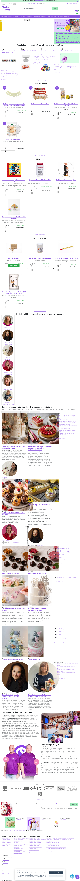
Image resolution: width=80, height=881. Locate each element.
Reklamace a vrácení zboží (8, 844)
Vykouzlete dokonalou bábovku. (53, 842)
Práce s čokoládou (51, 56)
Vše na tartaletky (8, 344)
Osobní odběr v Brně (34, 838)
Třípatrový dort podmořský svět (12, 659)
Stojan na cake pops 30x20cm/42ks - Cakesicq (14, 217)
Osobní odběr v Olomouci (35, 844)
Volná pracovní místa (18, 848)
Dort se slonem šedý (61, 635)
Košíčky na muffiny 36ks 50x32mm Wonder (66, 104)
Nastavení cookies (56, 875)
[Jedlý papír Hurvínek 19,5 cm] (66, 169)
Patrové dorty (8, 359)
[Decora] (72, 788)
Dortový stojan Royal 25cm (40, 104)
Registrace (75, 3)
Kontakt (10, 3)
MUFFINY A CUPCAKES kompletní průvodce (13, 513)
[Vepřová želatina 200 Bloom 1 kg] (40, 169)
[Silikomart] (32, 788)
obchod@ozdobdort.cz (21, 830)
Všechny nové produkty (40, 234)
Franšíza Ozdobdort (18, 839)
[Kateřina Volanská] (8, 380)
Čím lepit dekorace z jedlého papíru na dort (14, 609)
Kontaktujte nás (63, 819)
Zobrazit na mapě (6, 873)
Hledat (54, 8)
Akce (2, 16)
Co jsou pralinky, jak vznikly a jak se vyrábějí (66, 421)
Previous (27, 20)
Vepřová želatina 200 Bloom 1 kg (40, 180)
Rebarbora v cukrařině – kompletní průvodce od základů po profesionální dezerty (40, 448)
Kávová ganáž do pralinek (62, 550)
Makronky (8, 329)
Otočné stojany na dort (39, 57)
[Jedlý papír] (46, 67)
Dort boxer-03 (59, 628)
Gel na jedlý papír (58, 66)
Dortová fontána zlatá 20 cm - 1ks (66, 258)
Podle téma (66, 16)
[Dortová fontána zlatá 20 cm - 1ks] (66, 248)
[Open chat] (78, 878)
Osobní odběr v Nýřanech (35, 842)
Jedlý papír (53, 16)
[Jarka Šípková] (8, 395)
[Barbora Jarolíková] (8, 320)
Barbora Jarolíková (8, 327)
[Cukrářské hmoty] (25, 67)
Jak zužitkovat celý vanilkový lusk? (54, 845)
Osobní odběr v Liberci (34, 841)
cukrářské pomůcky (47, 758)
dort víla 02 (59, 634)
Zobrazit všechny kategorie (40, 80)
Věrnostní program (14, 4)
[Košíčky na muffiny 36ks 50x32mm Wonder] (66, 93)
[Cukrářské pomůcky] (26, 57)
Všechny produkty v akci (40, 155)
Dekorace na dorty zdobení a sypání (42, 16)
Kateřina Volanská (8, 387)
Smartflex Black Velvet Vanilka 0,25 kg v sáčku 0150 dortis (14, 292)
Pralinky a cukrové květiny (8, 404)
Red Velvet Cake (60, 556)
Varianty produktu (14, 265)
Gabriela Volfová (8, 342)
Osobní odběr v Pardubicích (35, 847)
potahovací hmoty (14, 730)
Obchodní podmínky (6, 842)
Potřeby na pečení (8, 16)
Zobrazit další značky (40, 799)
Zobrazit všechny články (59, 438)
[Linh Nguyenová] (8, 350)
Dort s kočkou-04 (34, 659)
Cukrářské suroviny (27, 16)
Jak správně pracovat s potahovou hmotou (66, 577)
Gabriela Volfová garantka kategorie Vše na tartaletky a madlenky (12, 696)
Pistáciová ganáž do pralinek (63, 548)
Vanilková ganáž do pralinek (62, 551)
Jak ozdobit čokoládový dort (63, 428)
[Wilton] (61, 788)
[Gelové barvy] (8, 61)
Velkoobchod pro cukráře (19, 851)
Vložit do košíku (20, 112)
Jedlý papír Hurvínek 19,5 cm (66, 180)
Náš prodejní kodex (18, 853)
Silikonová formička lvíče (13, 139)
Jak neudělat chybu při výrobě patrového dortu (67, 419)
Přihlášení (70, 3)
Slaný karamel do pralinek (10, 573)
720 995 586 (5, 863)
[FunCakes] (40, 793)
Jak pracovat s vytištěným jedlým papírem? (56, 847)
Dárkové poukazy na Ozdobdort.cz (21, 838)
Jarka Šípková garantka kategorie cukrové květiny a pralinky (39, 695)
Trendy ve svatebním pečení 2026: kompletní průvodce (13, 447)
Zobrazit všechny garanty (60, 678)
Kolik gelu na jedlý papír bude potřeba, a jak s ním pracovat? (60, 838)
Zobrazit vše (3, 79)
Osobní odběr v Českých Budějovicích (37, 839)
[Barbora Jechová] (8, 365)
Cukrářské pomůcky (17, 16)
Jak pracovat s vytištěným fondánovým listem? (37, 609)
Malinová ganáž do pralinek (37, 573)
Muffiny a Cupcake (8, 374)
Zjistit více (18, 819)
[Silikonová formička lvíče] (14, 129)
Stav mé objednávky (6, 838)
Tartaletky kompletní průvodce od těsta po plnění (39, 505)
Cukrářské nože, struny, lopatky (42, 59)
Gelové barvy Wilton (5, 74)
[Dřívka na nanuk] (14, 248)
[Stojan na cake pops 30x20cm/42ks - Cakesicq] (14, 206)
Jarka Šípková (8, 402)
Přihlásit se (74, 804)
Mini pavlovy (49, 841)
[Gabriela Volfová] (8, 335)
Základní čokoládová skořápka (63, 553)
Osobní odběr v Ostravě (34, 845)
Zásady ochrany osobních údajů (60, 808)
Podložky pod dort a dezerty (52, 57)
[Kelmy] (49, 788)
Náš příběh (16, 842)
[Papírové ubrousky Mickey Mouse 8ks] (14, 169)
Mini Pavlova (59, 557)
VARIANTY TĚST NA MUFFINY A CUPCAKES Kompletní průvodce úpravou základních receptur (66, 417)
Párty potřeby (60, 16)
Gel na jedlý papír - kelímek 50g (40, 258)
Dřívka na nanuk (13, 258)
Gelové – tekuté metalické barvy (11, 73)
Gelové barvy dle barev (6, 72)
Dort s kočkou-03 (60, 630)
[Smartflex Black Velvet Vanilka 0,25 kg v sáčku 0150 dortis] (14, 281)
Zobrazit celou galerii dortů (60, 642)
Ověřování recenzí (18, 850)
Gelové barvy (4, 70)
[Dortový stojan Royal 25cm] (40, 93)
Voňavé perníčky (60, 554)
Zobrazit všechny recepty (59, 562)
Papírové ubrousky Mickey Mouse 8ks (13, 180)
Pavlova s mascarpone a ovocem (64, 558)
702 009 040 (6, 860)
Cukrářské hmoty (34, 63)
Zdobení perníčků (8, 389)
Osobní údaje (5, 845)
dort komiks (59, 637)
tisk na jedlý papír (22, 732)
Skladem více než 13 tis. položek (21, 844)
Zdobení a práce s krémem (40, 56)
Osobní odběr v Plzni (34, 848)
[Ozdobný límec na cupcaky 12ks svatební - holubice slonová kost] (14, 93)
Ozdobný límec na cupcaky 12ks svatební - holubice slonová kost (14, 104)
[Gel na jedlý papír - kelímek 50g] (40, 248)
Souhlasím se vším (56, 872)
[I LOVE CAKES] (15, 788)
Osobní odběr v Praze (34, 850)
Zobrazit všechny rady (59, 581)
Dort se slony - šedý (61, 638)
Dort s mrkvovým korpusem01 (63, 632)
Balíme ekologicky (18, 845)
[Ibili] (5, 788)
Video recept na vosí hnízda (52, 844)
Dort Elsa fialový (60, 631)
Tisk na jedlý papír (67, 66)
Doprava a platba (4, 4)
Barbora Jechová (8, 372)
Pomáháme (16, 847)
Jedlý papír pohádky (65, 67)
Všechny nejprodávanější (40, 311)
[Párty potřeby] (64, 59)
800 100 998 (13, 830)
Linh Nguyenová (8, 357)
